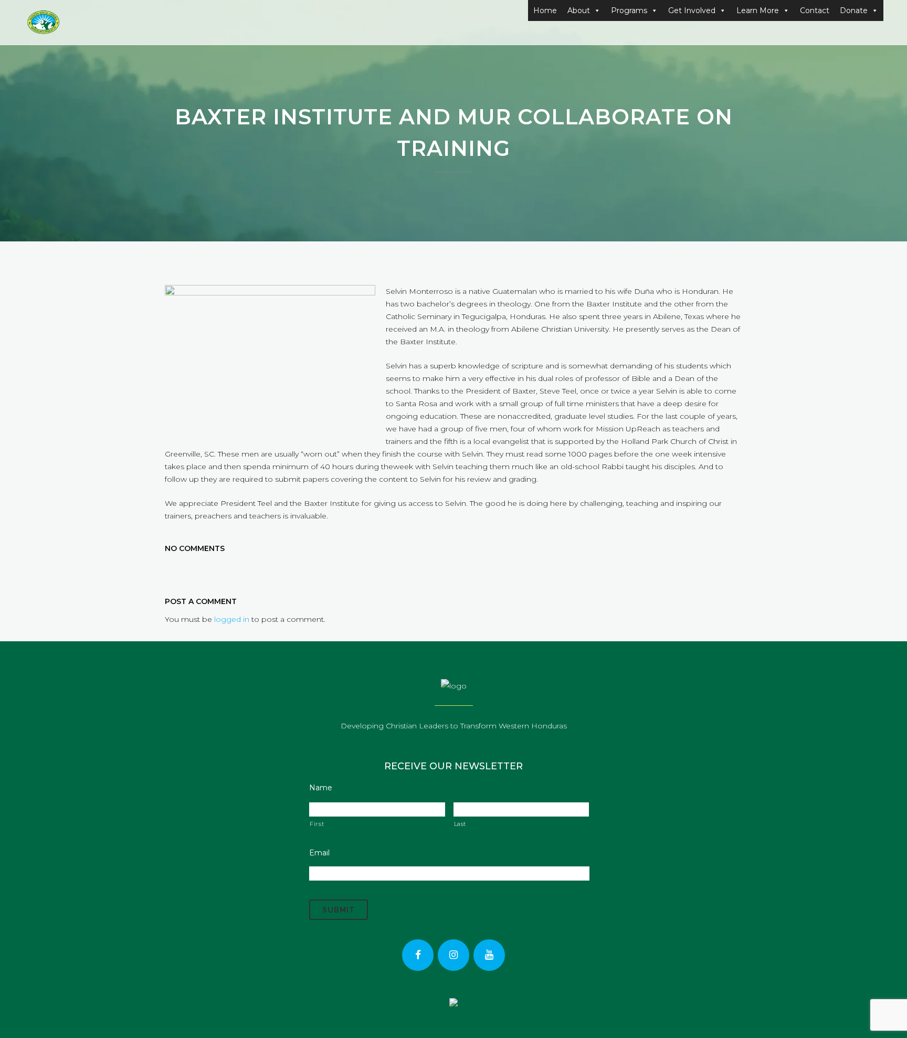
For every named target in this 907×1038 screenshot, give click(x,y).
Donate (854, 10)
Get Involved (691, 10)
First (317, 824)
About (578, 10)
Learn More (757, 10)
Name (320, 787)
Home (545, 10)
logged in (231, 619)
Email (319, 852)
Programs (629, 10)
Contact (814, 10)
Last (460, 824)
